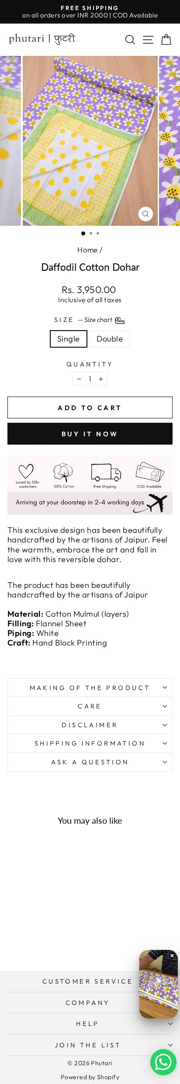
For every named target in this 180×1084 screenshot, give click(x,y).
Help (88, 1023)
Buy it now (90, 434)
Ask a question (90, 762)
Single (68, 339)
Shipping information (90, 743)
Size (84, 320)
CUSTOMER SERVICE (88, 981)
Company (88, 1002)
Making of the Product (90, 688)
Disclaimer (90, 725)
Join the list (88, 1045)
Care (90, 706)
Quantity (90, 364)
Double (110, 339)
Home (87, 249)
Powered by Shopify (90, 1077)
